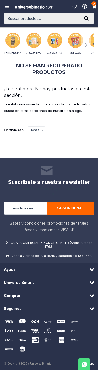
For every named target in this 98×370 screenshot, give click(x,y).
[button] (86, 18)
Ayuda (85, 6)
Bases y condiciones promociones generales (49, 223)
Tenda (35, 130)
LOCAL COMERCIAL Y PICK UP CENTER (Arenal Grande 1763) (51, 245)
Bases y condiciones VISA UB (49, 229)
